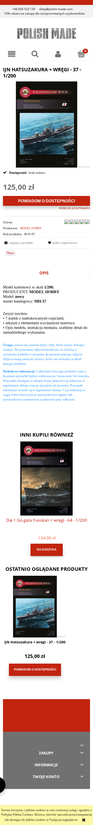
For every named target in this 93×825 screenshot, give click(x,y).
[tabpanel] (46, 347)
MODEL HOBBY (30, 228)
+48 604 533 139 (23, 9)
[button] (11, 54)
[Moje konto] (58, 54)
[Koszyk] (81, 54)
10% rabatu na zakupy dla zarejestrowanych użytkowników (44, 13)
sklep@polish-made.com (56, 9)
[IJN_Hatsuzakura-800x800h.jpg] (46, 124)
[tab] (46, 273)
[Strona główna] (46, 33)
